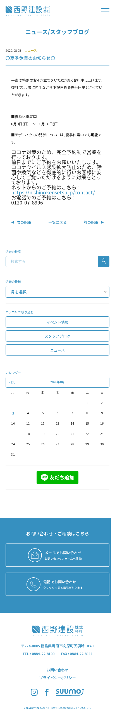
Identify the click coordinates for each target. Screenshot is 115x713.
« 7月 (12, 382)
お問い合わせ (58, 669)
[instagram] (34, 694)
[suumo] (70, 694)
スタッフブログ (57, 336)
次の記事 (24, 222)
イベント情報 (58, 322)
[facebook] (46, 694)
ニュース (31, 50)
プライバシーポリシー (57, 677)
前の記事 (90, 222)
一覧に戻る (57, 222)
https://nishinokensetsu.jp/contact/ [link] (53, 192)
